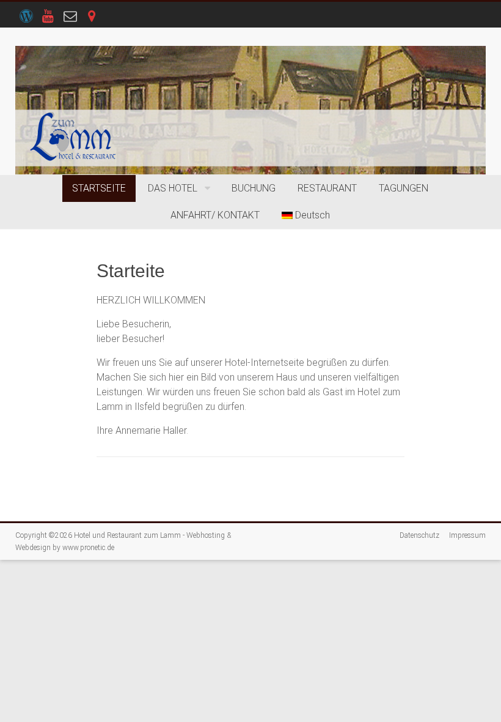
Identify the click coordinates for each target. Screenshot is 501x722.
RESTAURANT (327, 188)
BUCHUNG (254, 188)
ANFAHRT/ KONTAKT (215, 215)
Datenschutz (419, 535)
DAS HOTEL (172, 188)
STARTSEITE (99, 188)
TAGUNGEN (403, 188)
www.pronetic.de (88, 547)
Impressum (467, 535)
